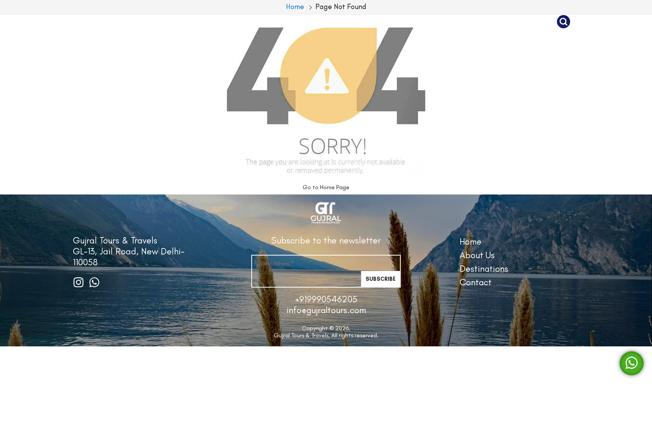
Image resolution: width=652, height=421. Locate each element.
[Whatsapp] (631, 363)
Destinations (450, 22)
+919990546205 (326, 299)
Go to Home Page (326, 187)
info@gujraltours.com (326, 310)
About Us (379, 22)
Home (470, 241)
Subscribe (380, 279)
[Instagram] (78, 281)
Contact (520, 22)
